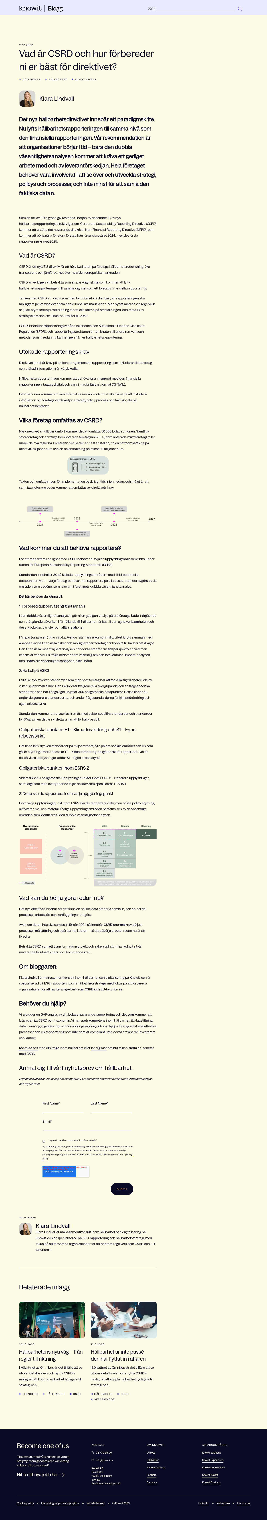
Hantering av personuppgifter (60, 1503)
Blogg (55, 8)
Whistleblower (96, 1503)
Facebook (243, 1503)
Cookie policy (25, 1503)
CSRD (77, 1394)
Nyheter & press (156, 1467)
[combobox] (191, 8)
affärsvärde (104, 1399)
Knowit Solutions (211, 1452)
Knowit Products (211, 1482)
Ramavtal (152, 1482)
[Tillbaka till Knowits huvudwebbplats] (30, 9)
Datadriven (32, 79)
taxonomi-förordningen (93, 298)
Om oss (151, 1452)
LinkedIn (203, 1503)
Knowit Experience (212, 1460)
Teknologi (31, 1394)
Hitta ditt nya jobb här (37, 1474)
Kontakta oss (28, 1048)
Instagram (223, 1503)
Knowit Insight (210, 1474)
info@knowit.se (104, 1460)
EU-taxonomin (86, 79)
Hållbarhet (57, 79)
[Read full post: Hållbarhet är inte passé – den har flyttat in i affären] (124, 1320)
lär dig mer (99, 1048)
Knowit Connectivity (213, 1467)
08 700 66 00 (104, 1452)
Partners (151, 1474)
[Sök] (240, 9)
